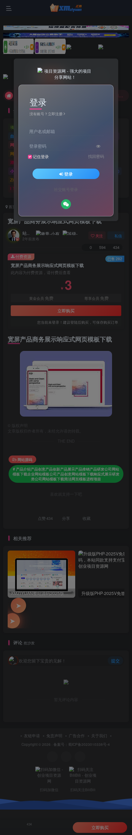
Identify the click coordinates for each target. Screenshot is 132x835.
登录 (68, 174)
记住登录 (41, 156)
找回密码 (96, 156)
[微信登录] (66, 204)
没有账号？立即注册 (46, 113)
